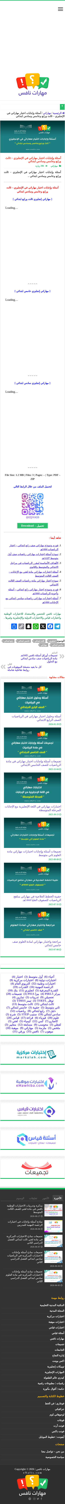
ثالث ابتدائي (39, 641)
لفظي (55, 1024)
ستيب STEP (27, 1014)
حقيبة (34, 1007)
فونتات (60, 1420)
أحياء (49, 976)
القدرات (20, 987)
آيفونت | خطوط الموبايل (51, 1437)
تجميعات (14, 993)
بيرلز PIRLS (50, 993)
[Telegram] (29, 1499)
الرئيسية (57, 113)
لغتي (13, 1021)
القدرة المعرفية (46, 990)
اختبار (17, 976)
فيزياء (40, 1017)
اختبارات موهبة (56, 1322)
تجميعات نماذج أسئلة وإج (45, 107)
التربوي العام (20, 983)
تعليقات (33, 1198)
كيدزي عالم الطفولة (54, 1377)
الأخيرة (57, 1198)
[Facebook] (41, 1499)
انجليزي (52, 641)
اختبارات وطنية (43, 983)
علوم (53, 1017)
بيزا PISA (31, 993)
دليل (51, 1010)
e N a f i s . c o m (32, 1472)
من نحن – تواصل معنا (52, 1451)
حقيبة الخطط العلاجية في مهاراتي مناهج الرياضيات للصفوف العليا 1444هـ (37, 898)
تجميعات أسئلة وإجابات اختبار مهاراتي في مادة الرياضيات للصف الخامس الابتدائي (33, 763)
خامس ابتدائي (24, 641)
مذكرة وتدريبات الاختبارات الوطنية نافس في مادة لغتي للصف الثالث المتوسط (25, 1208)
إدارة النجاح (58, 1355)
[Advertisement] (32, 38)
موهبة (12, 1028)
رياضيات (18, 1010)
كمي (38, 1021)
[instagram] (34, 1499)
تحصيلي (47, 997)
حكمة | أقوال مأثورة (53, 1389)
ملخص (54, 1028)
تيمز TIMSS (21, 1000)
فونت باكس (58, 1431)
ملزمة (40, 1028)
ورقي (19, 1031)
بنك (13, 990)
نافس (33, 1031)
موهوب (46, 1031)
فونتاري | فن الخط (54, 1403)
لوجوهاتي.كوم (57, 1414)
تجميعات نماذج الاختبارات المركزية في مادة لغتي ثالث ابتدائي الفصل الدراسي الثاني (24, 1239)
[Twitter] (38, 1499)
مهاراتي (47, 113)
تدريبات (32, 997)
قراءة (27, 1017)
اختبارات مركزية (21, 980)
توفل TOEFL (43, 1000)
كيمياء (25, 1021)
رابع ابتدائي (8, 641)
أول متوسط (33, 976)
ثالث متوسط (22, 1004)
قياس (13, 1017)
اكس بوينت (58, 1361)
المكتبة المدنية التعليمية (52, 1305)
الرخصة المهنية (41, 987)
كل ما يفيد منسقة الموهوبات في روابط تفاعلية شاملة (25, 667)
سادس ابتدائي (57, 645)
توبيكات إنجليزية (55, 1366)
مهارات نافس (57, 1338)
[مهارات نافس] (32, 84)
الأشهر (45, 1198)
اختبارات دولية (45, 980)
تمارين (18, 997)
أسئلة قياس (58, 1333)
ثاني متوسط (50, 1007)
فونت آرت (58, 1425)
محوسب (41, 1024)
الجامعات (59, 1349)
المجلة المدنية (57, 1310)
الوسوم (20, 1198)
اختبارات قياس (56, 1327)
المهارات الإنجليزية (54, 1372)
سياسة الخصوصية (55, 1457)
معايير (10, 1024)
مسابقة (25, 1024)
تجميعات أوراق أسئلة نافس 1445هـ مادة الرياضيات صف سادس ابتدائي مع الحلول (39, 657)
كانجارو (51, 1021)
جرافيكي (59, 1409)
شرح (11, 1014)
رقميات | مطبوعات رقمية (51, 1383)
